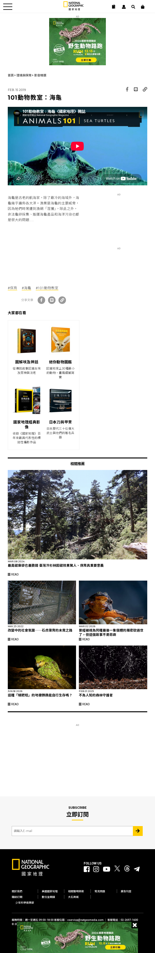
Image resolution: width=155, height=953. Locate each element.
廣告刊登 (126, 891)
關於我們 (17, 891)
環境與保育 (24, 75)
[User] (124, 7)
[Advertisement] (43, 252)
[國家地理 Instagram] (96, 869)
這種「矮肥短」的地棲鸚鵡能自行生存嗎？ (40, 695)
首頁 (11, 75)
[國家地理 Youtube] (106, 869)
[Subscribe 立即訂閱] (138, 831)
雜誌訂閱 (17, 897)
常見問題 (100, 891)
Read (14, 574)
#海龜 (26, 288)
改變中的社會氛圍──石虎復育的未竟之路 (40, 630)
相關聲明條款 (76, 891)
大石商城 (73, 897)
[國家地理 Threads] (127, 869)
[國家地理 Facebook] (87, 869)
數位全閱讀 (48, 897)
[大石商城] (142, 7)
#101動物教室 (47, 288)
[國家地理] (73, 9)
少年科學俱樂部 (25, 902)
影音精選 (40, 75)
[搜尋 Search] (133, 7)
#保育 (12, 288)
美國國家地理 (50, 891)
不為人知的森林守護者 (96, 695)
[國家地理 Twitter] (117, 869)
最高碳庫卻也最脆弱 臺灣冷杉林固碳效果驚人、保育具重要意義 (56, 565)
